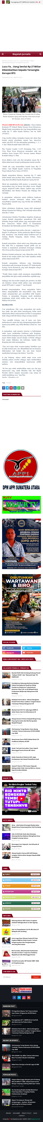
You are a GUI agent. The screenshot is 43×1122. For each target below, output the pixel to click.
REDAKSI (8, 1113)
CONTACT (22, 1116)
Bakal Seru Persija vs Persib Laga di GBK (25, 1064)
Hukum (19, 886)
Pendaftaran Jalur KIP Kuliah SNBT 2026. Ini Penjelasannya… (25, 962)
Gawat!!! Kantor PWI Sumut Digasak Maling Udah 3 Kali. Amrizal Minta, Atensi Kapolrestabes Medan (26, 768)
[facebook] (11, 648)
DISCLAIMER (16, 1113)
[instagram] (11, 652)
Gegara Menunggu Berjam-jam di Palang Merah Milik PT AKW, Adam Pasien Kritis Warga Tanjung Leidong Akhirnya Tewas (26, 1081)
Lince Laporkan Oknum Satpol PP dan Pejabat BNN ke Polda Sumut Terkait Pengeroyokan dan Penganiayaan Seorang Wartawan (25, 941)
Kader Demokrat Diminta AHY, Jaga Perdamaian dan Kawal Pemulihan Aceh (25, 758)
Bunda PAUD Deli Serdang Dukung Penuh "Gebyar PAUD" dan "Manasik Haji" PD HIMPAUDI (26, 675)
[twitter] (31, 648)
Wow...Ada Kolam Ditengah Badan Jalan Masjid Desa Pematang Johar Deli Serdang (26, 826)
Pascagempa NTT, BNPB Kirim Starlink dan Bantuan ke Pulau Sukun (25, 1021)
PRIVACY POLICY (26, 1113)
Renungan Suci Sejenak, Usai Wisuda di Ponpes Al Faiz (25, 845)
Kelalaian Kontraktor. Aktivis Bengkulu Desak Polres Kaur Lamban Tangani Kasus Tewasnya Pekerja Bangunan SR (26, 702)
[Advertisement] (21, 27)
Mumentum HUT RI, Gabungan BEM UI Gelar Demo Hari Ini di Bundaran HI (25, 711)
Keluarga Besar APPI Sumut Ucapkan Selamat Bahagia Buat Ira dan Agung (24, 922)
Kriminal (19, 880)
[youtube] (31, 652)
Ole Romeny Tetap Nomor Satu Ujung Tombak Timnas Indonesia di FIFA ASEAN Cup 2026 (26, 731)
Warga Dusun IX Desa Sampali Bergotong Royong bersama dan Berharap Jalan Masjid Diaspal (26, 721)
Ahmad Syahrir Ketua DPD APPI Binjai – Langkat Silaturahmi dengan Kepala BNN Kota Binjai (26, 855)
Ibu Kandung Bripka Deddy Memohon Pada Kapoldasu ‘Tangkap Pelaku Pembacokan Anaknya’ (25, 1092)
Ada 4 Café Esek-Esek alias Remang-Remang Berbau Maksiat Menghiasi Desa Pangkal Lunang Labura (26, 836)
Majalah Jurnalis (21, 54)
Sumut (19, 874)
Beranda (4, 61)
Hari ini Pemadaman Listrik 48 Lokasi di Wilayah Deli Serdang (25, 930)
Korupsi (10, 61)
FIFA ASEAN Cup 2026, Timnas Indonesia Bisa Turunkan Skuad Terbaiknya (25, 1057)
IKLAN (35, 1113)
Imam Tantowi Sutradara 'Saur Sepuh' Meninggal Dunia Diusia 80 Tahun (25, 749)
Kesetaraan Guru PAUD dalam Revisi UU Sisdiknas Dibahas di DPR (25, 740)
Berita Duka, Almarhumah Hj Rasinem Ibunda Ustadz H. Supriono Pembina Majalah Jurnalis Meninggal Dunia (25, 953)
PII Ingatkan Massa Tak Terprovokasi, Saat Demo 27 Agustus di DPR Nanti (25, 1012)
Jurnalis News (19, 897)
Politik (19, 909)
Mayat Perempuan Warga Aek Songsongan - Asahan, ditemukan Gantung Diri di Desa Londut (23, 1102)
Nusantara (19, 892)
